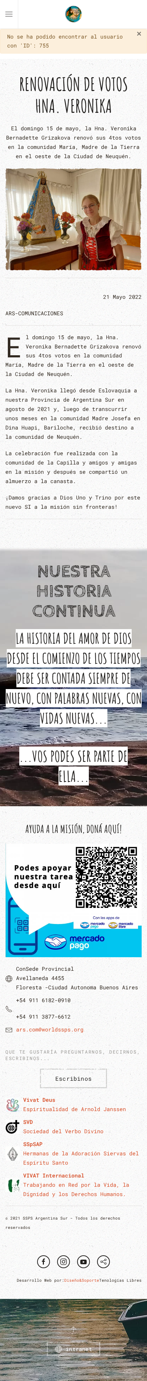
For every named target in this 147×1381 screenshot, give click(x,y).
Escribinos (73, 1078)
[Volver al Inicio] (73, 14)
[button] (8, 14)
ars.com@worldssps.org (49, 1029)
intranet (79, 1348)
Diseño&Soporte (81, 1280)
